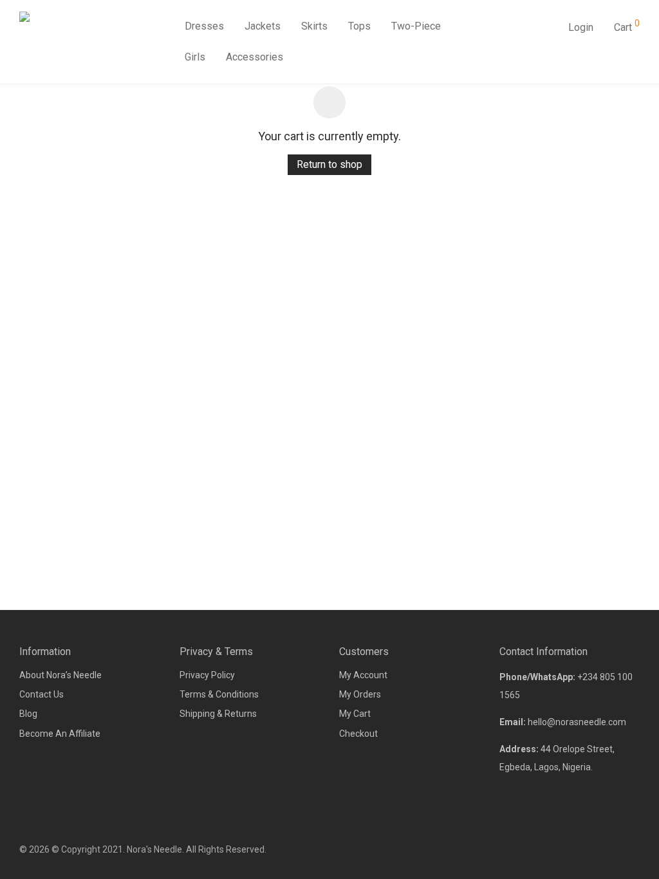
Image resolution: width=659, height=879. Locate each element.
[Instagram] (613, 849)
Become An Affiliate (59, 733)
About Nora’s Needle (60, 675)
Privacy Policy (207, 675)
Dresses (204, 26)
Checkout (358, 733)
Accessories (254, 57)
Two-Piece (416, 26)
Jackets (263, 26)
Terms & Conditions (219, 694)
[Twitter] (635, 849)
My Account (363, 675)
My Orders (360, 694)
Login (580, 27)
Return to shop (329, 164)
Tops (359, 26)
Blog (28, 713)
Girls (195, 57)
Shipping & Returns (218, 713)
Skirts (314, 26)
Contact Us (41, 694)
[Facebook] (592, 849)
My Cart (355, 713)
